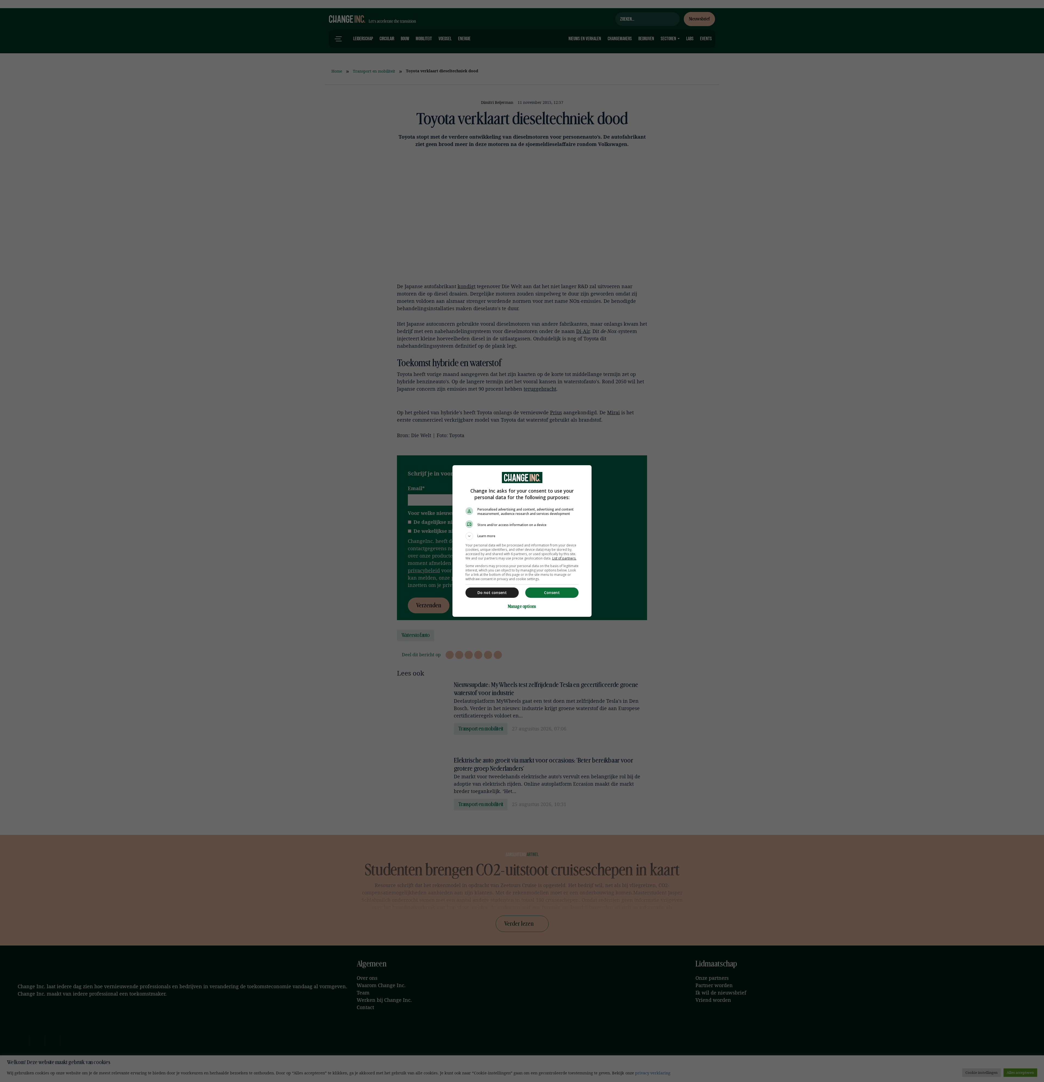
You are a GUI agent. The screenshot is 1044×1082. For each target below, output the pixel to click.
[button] (522, 536)
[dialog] (522, 541)
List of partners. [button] (564, 558)
